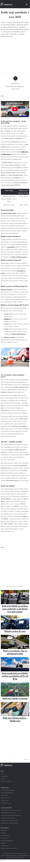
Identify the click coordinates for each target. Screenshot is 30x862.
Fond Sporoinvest (5, 835)
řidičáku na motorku (9, 337)
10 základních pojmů (6, 803)
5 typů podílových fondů (7, 792)
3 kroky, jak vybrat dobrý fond (8, 818)
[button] (26, 4)
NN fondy (3, 833)
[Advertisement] (15, 55)
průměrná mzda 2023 (6, 781)
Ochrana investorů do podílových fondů (10, 815)
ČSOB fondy (4, 830)
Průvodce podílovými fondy (7, 790)
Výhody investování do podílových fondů (11, 810)
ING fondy (3, 843)
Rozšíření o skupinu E (6, 289)
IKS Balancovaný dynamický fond (9, 848)
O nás (2, 773)
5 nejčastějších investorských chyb (9, 820)
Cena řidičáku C (11, 247)
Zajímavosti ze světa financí (17, 86)
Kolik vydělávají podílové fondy (8, 813)
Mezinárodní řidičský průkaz (8, 213)
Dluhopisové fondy (5, 798)
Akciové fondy (4, 795)
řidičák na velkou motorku (19, 334)
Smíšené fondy (4, 800)
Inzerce (3, 778)
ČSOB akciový (4, 838)
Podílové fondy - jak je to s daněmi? (9, 823)
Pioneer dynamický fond (7, 840)
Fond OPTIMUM (4, 846)
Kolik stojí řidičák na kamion (19, 257)
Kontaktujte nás (4, 776)
